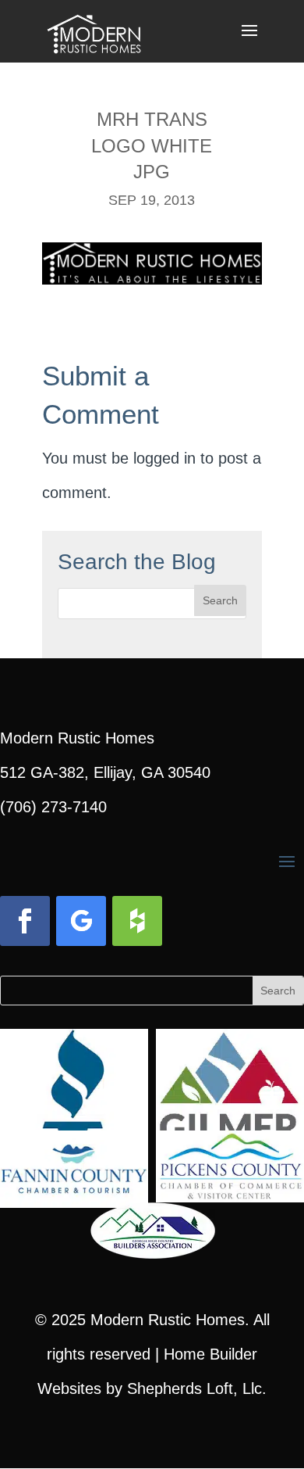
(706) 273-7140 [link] (53, 806)
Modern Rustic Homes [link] (167, 1319)
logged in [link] (164, 458)
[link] (94, 29)
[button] (249, 41)
